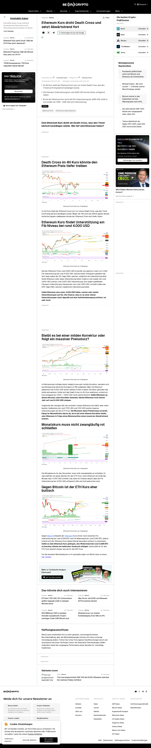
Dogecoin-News (118, 723)
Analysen (45, 18)
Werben (78, 704)
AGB (99, 740)
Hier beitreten (8, 109)
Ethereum (69, 536)
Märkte (51, 18)
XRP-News (116, 704)
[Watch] (132, 177)
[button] (17, 708)
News (96, 704)
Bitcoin (50, 536)
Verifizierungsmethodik (139, 704)
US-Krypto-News (118, 719)
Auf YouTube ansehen (124, 196)
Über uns (78, 711)
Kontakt (78, 708)
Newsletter (98, 719)
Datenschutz (108, 740)
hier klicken (46, 557)
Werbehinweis (135, 708)
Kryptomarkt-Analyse (120, 711)
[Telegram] (53, 33)
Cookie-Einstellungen (139, 740)
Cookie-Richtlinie (35, 734)
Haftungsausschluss (122, 740)
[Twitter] (48, 33)
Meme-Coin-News (118, 730)
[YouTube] (43, 33)
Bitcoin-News (117, 708)
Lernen (96, 708)
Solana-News (117, 726)
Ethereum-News (118, 715)
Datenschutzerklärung (11, 99)
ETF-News (115, 734)
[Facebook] (146, 691)
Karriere (78, 715)
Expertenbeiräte (100, 715)
